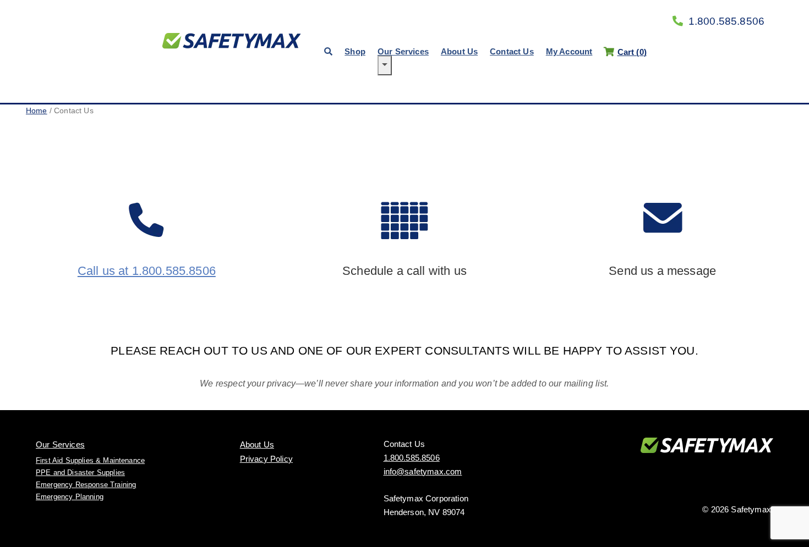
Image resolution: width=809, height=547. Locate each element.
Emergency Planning (69, 497)
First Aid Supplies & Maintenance (90, 460)
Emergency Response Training (86, 484)
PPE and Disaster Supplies (80, 472)
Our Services (403, 51)
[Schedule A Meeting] (405, 261)
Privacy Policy (266, 458)
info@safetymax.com (423, 471)
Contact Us (512, 51)
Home (36, 110)
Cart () (631, 52)
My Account (569, 51)
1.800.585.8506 (726, 21)
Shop (355, 51)
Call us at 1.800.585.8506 (147, 271)
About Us (459, 51)
